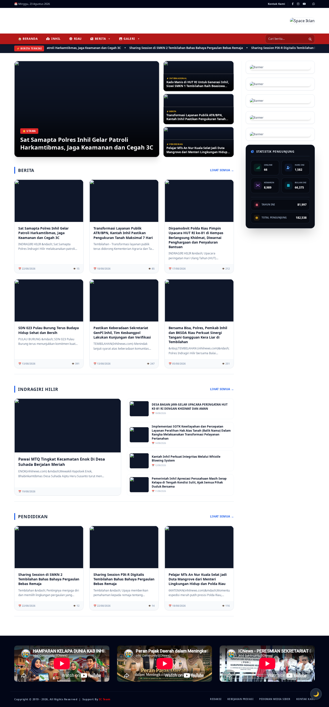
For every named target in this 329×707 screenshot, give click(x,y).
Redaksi (216, 699)
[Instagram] (298, 4)
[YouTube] (304, 4)
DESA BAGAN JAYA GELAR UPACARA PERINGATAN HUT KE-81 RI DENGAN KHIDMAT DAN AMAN (192, 150)
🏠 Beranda (28, 39)
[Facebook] (293, 4)
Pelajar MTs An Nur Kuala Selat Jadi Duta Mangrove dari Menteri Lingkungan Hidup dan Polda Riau (196, 117)
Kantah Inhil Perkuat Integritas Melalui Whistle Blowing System (186, 459)
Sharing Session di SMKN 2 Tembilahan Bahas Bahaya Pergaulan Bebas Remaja (170, 48)
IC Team (105, 699)
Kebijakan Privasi (240, 699)
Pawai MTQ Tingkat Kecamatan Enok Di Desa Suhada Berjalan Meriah (61, 461)
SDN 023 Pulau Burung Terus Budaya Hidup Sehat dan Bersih (48, 330)
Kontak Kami (276, 4)
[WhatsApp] (313, 4)
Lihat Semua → (222, 170)
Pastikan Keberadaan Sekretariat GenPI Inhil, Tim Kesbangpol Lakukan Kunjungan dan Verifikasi (122, 333)
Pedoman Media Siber (274, 699)
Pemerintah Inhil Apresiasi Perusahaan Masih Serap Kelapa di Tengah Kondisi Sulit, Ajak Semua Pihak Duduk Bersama (189, 483)
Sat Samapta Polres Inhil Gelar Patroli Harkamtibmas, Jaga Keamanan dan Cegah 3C (86, 143)
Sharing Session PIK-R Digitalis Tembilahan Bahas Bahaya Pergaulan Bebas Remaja (123, 579)
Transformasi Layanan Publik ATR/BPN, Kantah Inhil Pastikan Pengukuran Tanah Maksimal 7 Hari (196, 84)
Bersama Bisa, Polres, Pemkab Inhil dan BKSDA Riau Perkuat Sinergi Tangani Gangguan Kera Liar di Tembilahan (198, 335)
